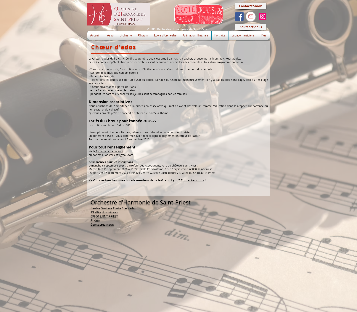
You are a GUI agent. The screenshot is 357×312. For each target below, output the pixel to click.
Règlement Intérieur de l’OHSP (181, 135)
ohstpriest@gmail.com (119, 155)
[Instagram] (262, 16)
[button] (110, 35)
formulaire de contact (109, 151)
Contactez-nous (192, 180)
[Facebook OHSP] (239, 16)
